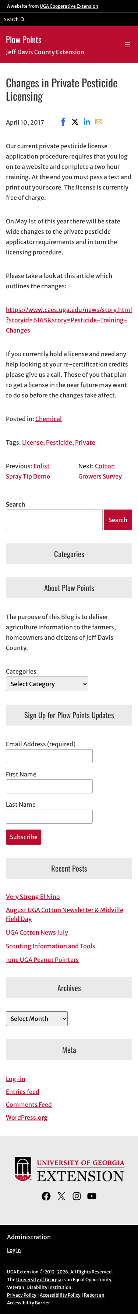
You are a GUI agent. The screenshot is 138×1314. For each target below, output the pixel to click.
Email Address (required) (40, 744)
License (32, 442)
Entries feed (22, 1091)
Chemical (48, 419)
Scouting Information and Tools (50, 946)
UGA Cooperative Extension (69, 6)
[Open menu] (127, 44)
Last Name (21, 804)
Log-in (15, 1078)
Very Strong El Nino (33, 896)
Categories (21, 671)
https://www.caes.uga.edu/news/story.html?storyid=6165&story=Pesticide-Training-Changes (69, 320)
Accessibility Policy (60, 1295)
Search (15, 504)
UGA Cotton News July (37, 932)
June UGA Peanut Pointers (42, 959)
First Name (21, 774)
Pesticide (59, 442)
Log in (14, 1250)
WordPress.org (26, 1117)
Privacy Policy (21, 1295)
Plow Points (24, 39)
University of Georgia (38, 1279)
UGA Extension (23, 1272)
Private (85, 442)
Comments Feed (29, 1104)
